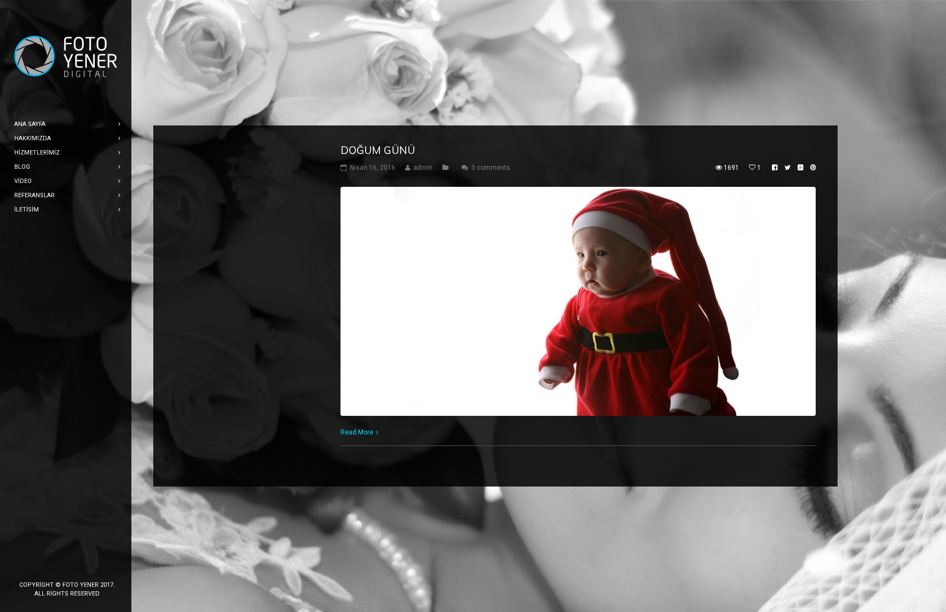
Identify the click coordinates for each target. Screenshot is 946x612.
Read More (357, 432)
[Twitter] (49, 566)
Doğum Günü (378, 150)
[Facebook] (32, 566)
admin (422, 167)
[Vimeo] (102, 566)
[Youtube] (84, 566)
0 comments (490, 167)
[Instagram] (67, 566)
